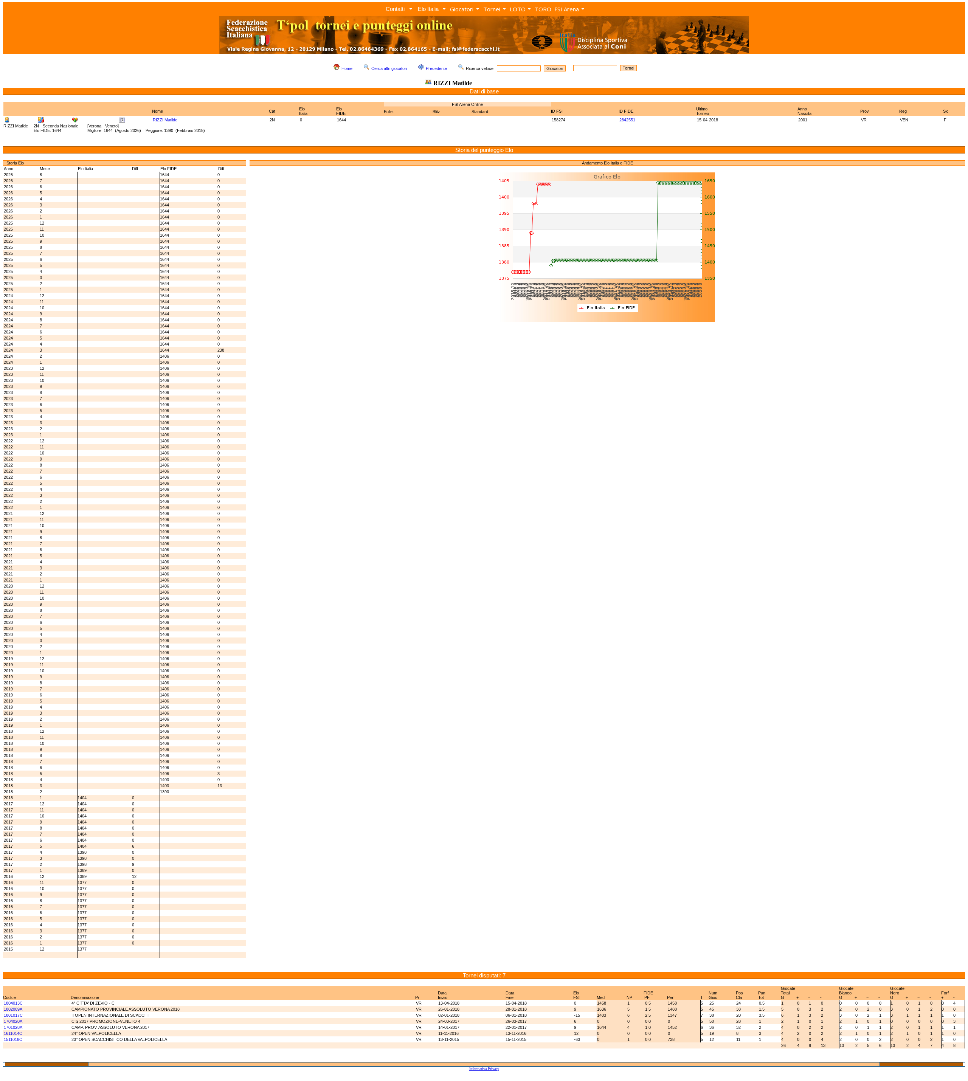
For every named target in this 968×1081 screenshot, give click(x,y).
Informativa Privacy (484, 1069)
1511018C (13, 1039)
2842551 (627, 120)
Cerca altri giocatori (389, 68)
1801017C (13, 1015)
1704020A (13, 1021)
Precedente (436, 68)
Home (346, 68)
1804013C (13, 1003)
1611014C (13, 1033)
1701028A (13, 1027)
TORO (543, 9)
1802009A (13, 1009)
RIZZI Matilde (165, 120)
